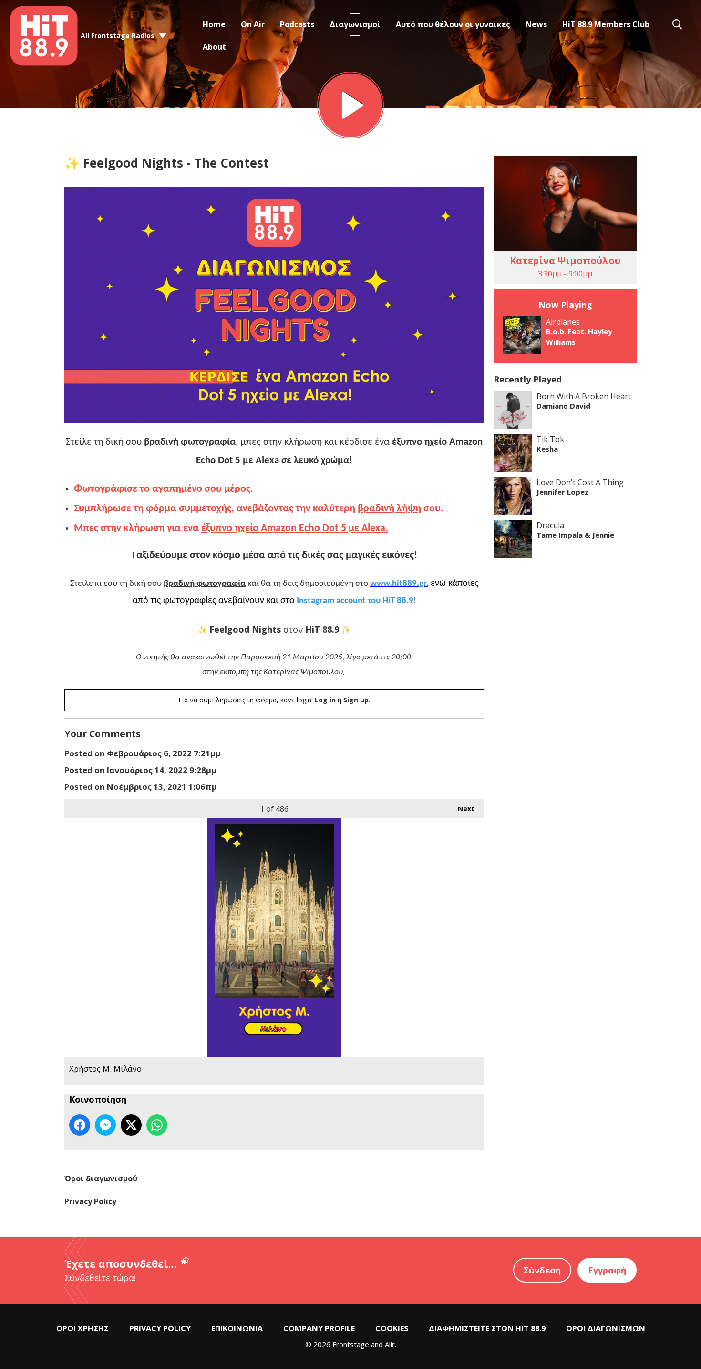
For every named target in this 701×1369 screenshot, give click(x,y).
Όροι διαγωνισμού (100, 1178)
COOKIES (391, 1328)
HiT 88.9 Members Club (605, 24)
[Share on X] (131, 1125)
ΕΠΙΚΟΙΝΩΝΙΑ (237, 1328)
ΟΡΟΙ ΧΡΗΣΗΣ (82, 1328)
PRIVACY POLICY (160, 1328)
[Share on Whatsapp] (156, 1125)
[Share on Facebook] (79, 1125)
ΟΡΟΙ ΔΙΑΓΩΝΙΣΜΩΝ (605, 1328)
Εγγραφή (607, 1270)
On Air (253, 24)
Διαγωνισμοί (355, 24)
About (214, 47)
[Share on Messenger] (105, 1125)
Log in (325, 699)
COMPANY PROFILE (319, 1328)
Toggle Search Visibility (677, 24)
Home (214, 24)
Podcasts (297, 24)
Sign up (356, 699)
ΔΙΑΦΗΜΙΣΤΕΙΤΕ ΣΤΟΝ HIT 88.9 (487, 1328)
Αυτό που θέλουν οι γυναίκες (453, 24)
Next (461, 808)
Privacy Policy (90, 1201)
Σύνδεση (542, 1270)
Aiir (390, 1344)
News (536, 24)
